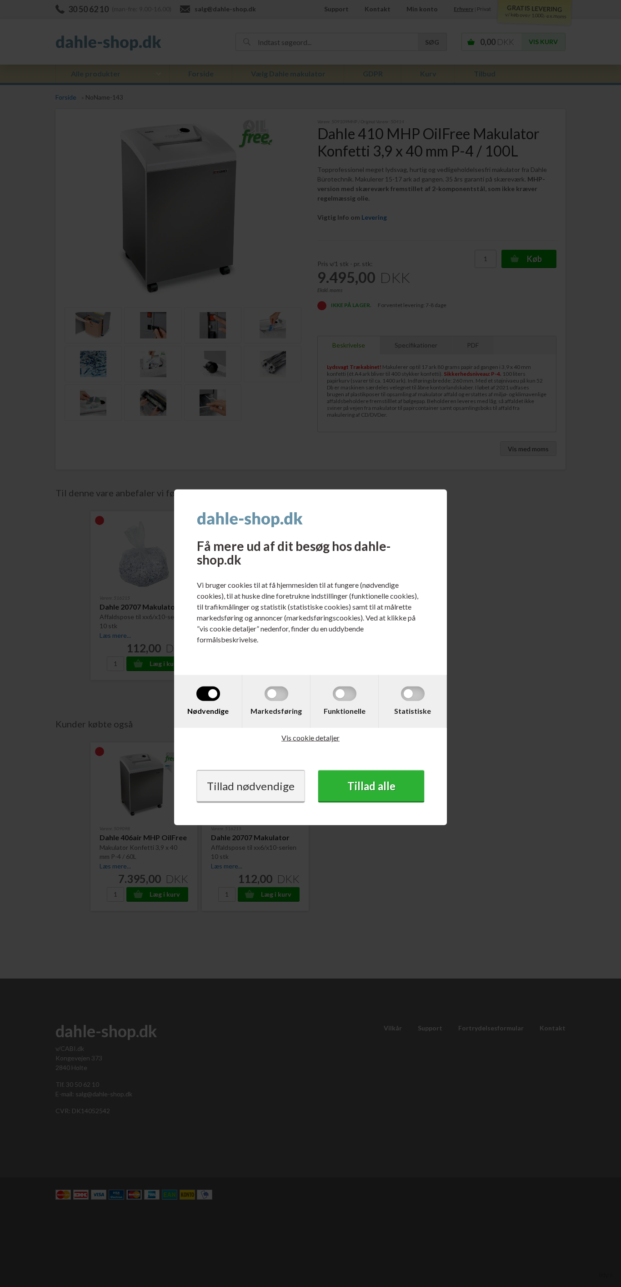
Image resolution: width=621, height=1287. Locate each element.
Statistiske (412, 711)
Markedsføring (276, 711)
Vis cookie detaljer (310, 737)
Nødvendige (208, 711)
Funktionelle (345, 711)
